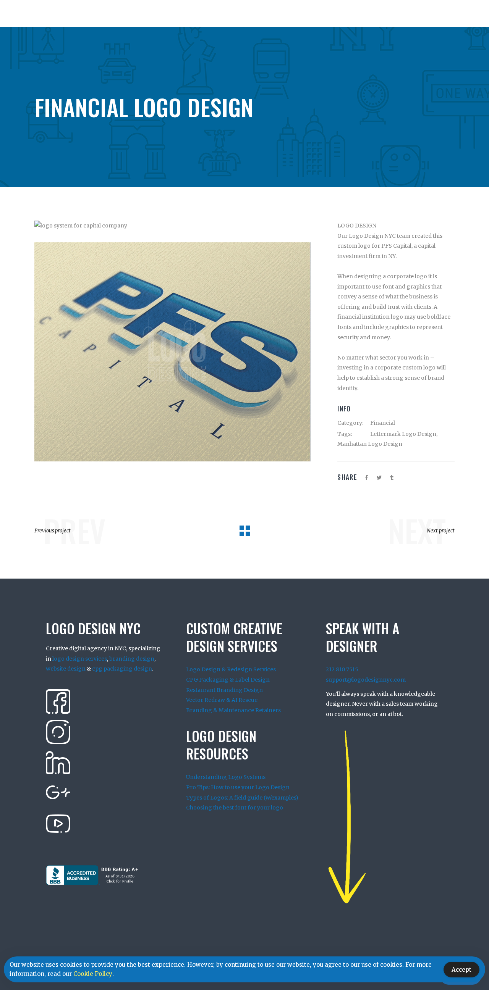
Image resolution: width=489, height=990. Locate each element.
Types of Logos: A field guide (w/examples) (242, 797)
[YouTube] (58, 823)
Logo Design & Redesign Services (231, 669)
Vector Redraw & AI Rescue (221, 700)
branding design (131, 658)
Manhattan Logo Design (369, 443)
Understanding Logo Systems (226, 777)
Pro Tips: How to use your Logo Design (238, 787)
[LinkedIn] (58, 762)
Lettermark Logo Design (403, 434)
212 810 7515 (342, 669)
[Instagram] (58, 731)
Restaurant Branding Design (224, 690)
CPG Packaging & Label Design (228, 679)
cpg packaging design (122, 668)
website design (66, 668)
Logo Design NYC (372, 235)
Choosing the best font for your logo (234, 807)
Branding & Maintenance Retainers (233, 710)
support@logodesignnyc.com (366, 679)
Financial (382, 422)
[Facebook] (58, 701)
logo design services (79, 658)
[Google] (58, 792)
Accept (461, 969)
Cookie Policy (92, 973)
